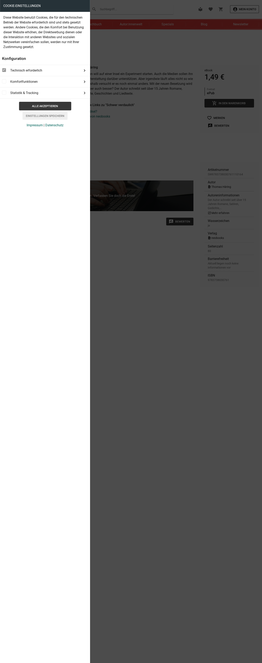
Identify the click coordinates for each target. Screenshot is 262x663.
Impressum (35, 125)
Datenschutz (54, 125)
